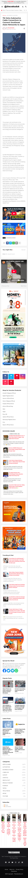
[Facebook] (7, 243)
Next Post (23, 286)
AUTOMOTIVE (14, 767)
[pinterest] (22, 862)
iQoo (4, 409)
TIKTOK (14, 788)
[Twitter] (10, 243)
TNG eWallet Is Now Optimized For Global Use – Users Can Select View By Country (7, 708)
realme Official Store (8, 417)
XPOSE (14, 793)
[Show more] (19, 243)
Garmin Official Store (8, 398)
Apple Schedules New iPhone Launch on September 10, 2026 (7, 732)
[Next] (26, 10)
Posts (6, 805)
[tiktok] (19, 862)
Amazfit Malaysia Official (9, 393)
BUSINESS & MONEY (12, 15)
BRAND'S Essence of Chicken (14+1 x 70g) (3, 827)
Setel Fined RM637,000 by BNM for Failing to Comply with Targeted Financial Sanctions (8, 750)
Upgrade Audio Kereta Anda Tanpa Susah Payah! (8, 828)
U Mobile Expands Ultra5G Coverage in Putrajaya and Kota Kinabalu (20, 707)
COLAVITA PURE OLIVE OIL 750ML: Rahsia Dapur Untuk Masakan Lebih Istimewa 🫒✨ (17, 486)
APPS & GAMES (14, 764)
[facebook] (6, 862)
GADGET (14, 775)
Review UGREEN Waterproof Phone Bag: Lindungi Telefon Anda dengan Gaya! (17, 449)
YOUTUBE (14, 796)
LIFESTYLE (14, 777)
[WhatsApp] (13, 243)
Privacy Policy (19, 869)
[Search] (26, 6)
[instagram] (15, 862)
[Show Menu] (2, 6)
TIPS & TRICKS (14, 791)
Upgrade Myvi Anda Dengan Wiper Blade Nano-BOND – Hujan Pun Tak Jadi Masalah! (25, 833)
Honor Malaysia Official (9, 401)
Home (4, 15)
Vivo (4, 422)
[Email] (16, 243)
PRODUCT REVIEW (14, 783)
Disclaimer (14, 871)
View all (23, 249)
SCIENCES (14, 785)
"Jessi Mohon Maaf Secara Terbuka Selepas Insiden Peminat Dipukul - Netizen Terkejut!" (17, 586)
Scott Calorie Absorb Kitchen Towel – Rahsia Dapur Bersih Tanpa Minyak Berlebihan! (17, 462)
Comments (8, 806)
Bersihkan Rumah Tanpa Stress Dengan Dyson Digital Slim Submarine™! (19, 831)
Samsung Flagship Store (9, 419)
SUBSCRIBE (10, 1)
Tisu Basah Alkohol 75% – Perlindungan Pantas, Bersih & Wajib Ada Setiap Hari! (16, 474)
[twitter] (9, 862)
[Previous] (24, 10)
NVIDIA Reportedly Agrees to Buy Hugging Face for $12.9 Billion (20, 731)
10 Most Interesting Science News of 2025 (13, 10)
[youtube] (12, 862)
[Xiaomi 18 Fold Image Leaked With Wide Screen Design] (20, 742)
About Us (11, 869)
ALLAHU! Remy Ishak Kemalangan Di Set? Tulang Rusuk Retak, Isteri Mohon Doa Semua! (17, 598)
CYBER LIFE (14, 772)
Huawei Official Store (8, 403)
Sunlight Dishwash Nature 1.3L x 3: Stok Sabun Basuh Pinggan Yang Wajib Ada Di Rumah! (17, 437)
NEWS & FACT (14, 780)
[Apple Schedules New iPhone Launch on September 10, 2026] (8, 724)
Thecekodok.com (18, 874)
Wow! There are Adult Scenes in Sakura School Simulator (7, 691)
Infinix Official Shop (8, 406)
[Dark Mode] (23, 6)
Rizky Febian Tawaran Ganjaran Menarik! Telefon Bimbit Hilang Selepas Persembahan (16, 574)
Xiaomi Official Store (8, 424)
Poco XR (5, 414)
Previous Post (5, 286)
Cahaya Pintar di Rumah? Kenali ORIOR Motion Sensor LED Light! (14, 831)
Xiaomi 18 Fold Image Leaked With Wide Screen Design (20, 749)
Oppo (4, 411)
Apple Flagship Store (8, 395)
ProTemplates (14, 875)
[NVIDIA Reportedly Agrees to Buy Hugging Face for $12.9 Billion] (20, 724)
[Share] (24, 28)
